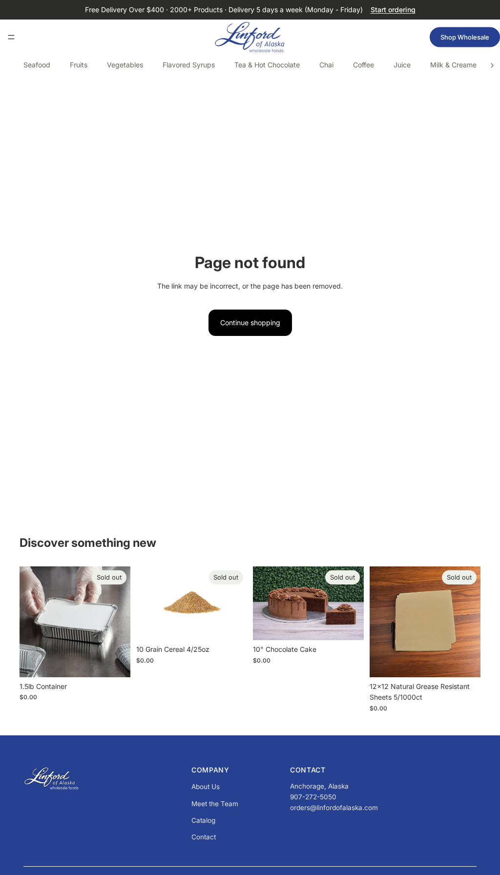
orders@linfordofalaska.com (334, 808)
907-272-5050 (313, 797)
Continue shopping (250, 322)
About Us (205, 787)
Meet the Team (214, 804)
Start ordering (393, 9)
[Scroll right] (492, 65)
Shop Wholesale (464, 37)
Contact (203, 837)
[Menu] (11, 37)
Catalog (203, 820)
